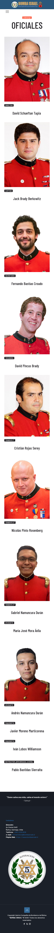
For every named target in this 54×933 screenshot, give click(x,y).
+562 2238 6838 (20, 832)
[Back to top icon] (27, 910)
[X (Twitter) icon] (27, 924)
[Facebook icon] (24, 924)
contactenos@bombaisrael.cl (23, 835)
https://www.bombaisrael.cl (27, 837)
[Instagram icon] (30, 924)
